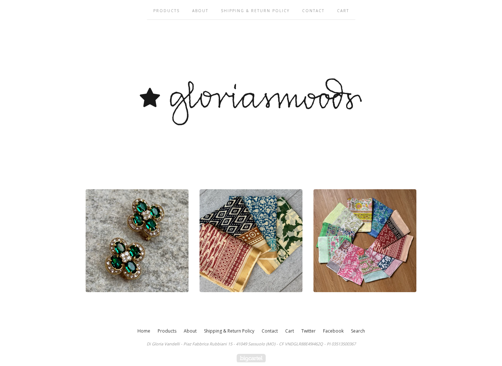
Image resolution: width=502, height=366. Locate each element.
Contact (313, 10)
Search (358, 331)
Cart (343, 10)
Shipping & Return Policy (255, 10)
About (200, 10)
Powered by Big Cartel (251, 358)
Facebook (333, 331)
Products (166, 10)
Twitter (308, 331)
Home (143, 331)
